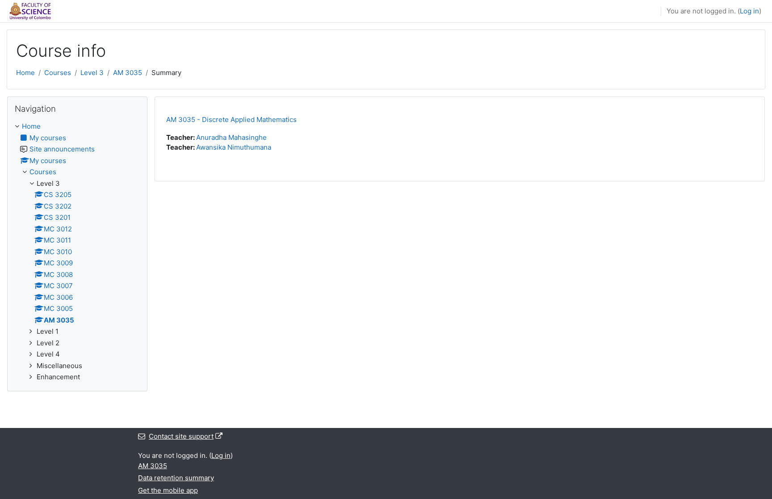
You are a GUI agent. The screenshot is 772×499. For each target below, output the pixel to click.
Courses (57, 72)
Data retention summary (176, 478)
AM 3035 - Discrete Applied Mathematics (231, 119)
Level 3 (92, 72)
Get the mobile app (168, 490)
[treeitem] (77, 252)
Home (25, 72)
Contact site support (181, 436)
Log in (749, 11)
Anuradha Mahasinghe (231, 137)
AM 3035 (127, 72)
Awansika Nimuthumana (233, 147)
